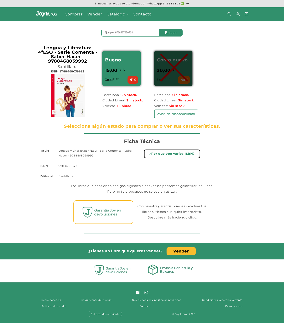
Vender (181, 251)
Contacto (145, 306)
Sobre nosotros (51, 299)
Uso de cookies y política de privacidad (156, 299)
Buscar (171, 33)
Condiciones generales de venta (222, 299)
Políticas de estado (53, 306)
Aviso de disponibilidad (176, 114)
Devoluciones (233, 306)
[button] (117, 14)
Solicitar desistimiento (105, 314)
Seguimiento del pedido (97, 299)
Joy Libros (181, 314)
